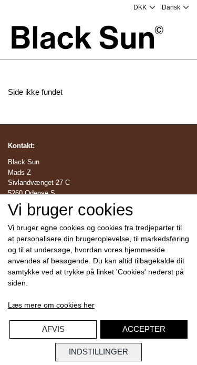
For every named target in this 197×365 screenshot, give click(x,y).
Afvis (53, 328)
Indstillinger (98, 351)
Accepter (143, 328)
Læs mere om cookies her (51, 305)
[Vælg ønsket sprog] (175, 7)
